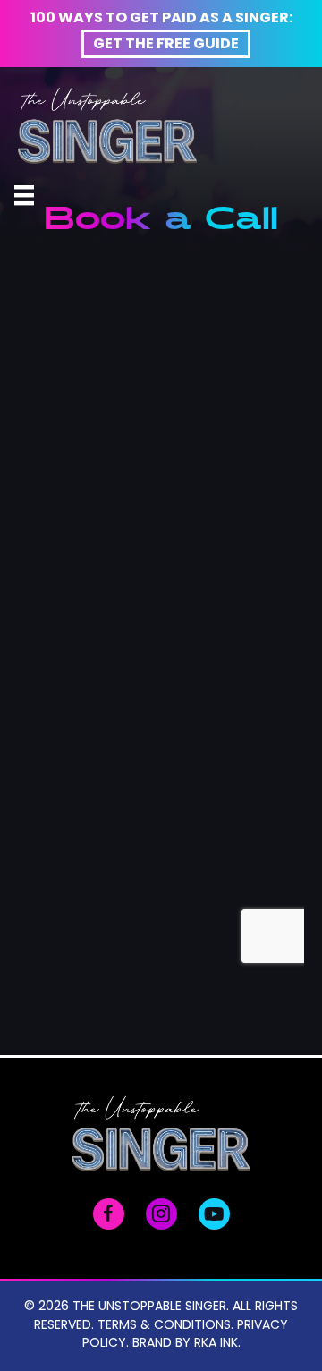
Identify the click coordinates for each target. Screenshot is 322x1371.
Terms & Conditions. (165, 1326)
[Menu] (24, 195)
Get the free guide (166, 45)
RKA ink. (217, 1343)
